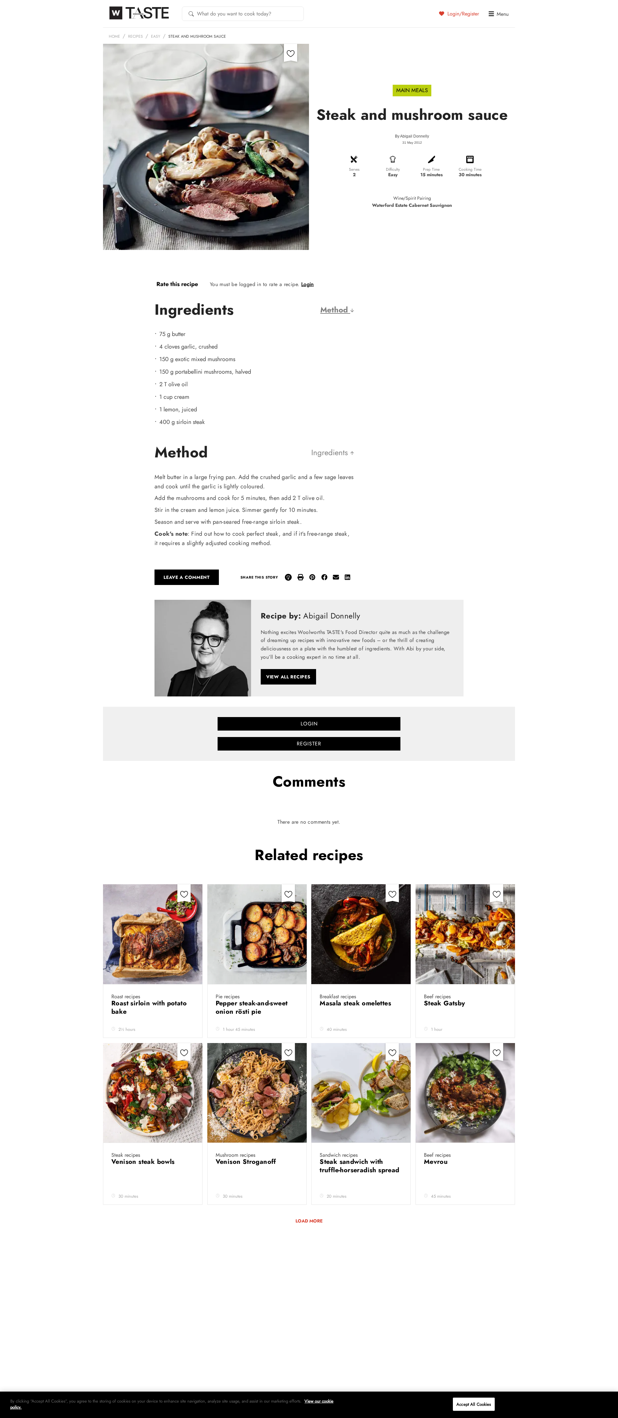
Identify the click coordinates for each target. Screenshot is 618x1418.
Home (114, 36)
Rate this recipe (177, 284)
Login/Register (462, 13)
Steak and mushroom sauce (197, 36)
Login (307, 284)
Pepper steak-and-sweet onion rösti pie (252, 1007)
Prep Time (431, 169)
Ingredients (330, 452)
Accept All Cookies (473, 1404)
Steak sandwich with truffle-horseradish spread (359, 1166)
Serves (354, 169)
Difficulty (393, 169)
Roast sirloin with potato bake (149, 1007)
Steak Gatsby (445, 1003)
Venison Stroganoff (247, 1161)
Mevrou (437, 1161)
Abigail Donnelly (414, 136)
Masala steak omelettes (356, 1003)
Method (335, 309)
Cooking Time (470, 169)
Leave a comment (187, 577)
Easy (155, 36)
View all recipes (288, 677)
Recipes (135, 36)
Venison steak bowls (144, 1161)
